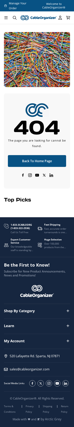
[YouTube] (37, 175)
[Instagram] (30, 175)
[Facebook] (22, 175)
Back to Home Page (37, 161)
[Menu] (6, 17)
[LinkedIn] (51, 175)
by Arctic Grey (51, 419)
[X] (44, 175)
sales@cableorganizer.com (30, 369)
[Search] (14, 17)
